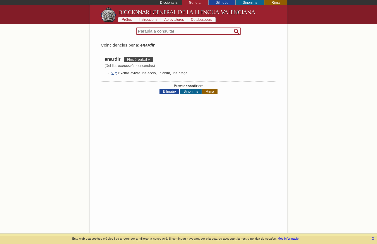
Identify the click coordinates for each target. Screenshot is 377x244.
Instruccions (148, 19)
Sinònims (250, 2)
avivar (135, 73)
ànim (166, 73)
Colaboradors (201, 19)
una (144, 73)
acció (151, 73)
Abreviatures (174, 19)
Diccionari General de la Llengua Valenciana (186, 12)
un (159, 73)
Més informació (288, 238)
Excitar (123, 73)
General (195, 2)
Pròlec (127, 19)
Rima (275, 2)
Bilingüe (222, 2)
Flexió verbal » (138, 59)
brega (182, 73)
